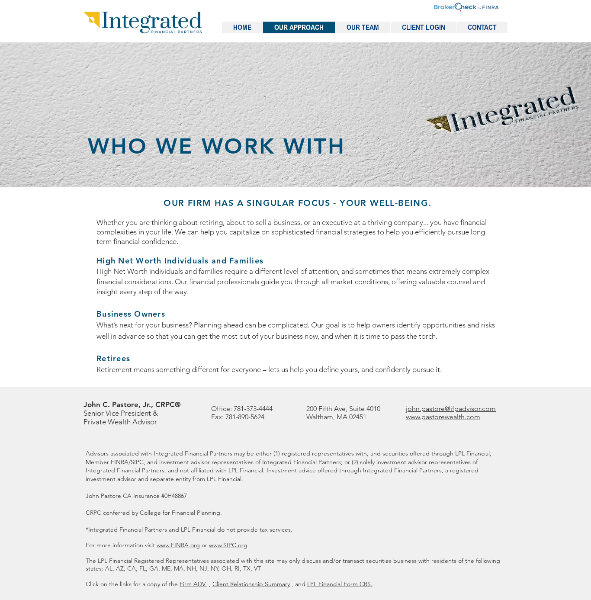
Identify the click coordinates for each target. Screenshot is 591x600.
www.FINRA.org (178, 545)
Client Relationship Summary (251, 584)
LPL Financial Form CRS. (340, 584)
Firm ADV (193, 584)
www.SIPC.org (228, 545)
